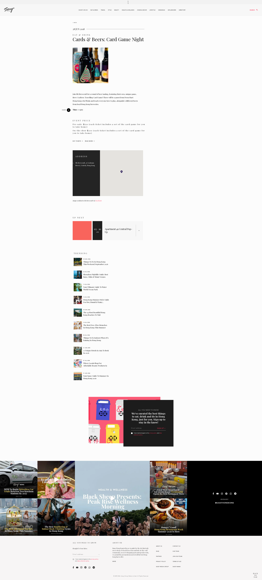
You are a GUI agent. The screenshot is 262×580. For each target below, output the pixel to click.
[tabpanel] (91, 262)
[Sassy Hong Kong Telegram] (235, 493)
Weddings (161, 10)
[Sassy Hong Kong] (9, 10)
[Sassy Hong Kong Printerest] (226, 493)
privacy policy (153, 433)
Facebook (98, 201)
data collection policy (83, 561)
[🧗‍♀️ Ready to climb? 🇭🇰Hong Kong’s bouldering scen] (56, 517)
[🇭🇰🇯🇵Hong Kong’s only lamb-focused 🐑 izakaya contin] (56, 479)
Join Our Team (177, 556)
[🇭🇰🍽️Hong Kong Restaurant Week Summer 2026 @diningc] (168, 517)
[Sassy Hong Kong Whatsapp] (231, 493)
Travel (103, 10)
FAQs (157, 551)
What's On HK (83, 10)
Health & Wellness (128, 10)
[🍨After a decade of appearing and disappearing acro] (168, 479)
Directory (182, 10)
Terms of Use (177, 561)
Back (75, 22)
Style (109, 10)
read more (89, 141)
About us (159, 546)
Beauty (116, 10)
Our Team (176, 551)
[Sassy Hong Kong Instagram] (222, 493)
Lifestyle (152, 10)
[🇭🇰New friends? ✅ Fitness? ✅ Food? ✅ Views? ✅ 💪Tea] (112, 498)
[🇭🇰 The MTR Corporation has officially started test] (18, 479)
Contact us (176, 546)
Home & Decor (142, 10)
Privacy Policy (161, 561)
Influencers (172, 10)
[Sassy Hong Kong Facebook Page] (213, 494)
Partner (158, 556)
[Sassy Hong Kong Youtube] (217, 494)
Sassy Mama (177, 566)
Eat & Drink (94, 10)
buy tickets (77, 141)
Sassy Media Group (162, 566)
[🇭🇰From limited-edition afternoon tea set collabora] (18, 517)
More (114, 561)
